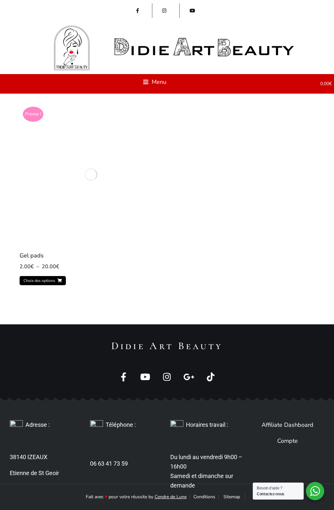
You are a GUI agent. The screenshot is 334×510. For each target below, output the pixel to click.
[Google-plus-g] (189, 376)
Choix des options (39, 280)
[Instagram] (167, 376)
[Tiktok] (210, 376)
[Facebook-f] (123, 376)
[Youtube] (145, 376)
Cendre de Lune (171, 497)
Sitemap (231, 497)
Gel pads (32, 255)
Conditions (204, 497)
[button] (154, 82)
